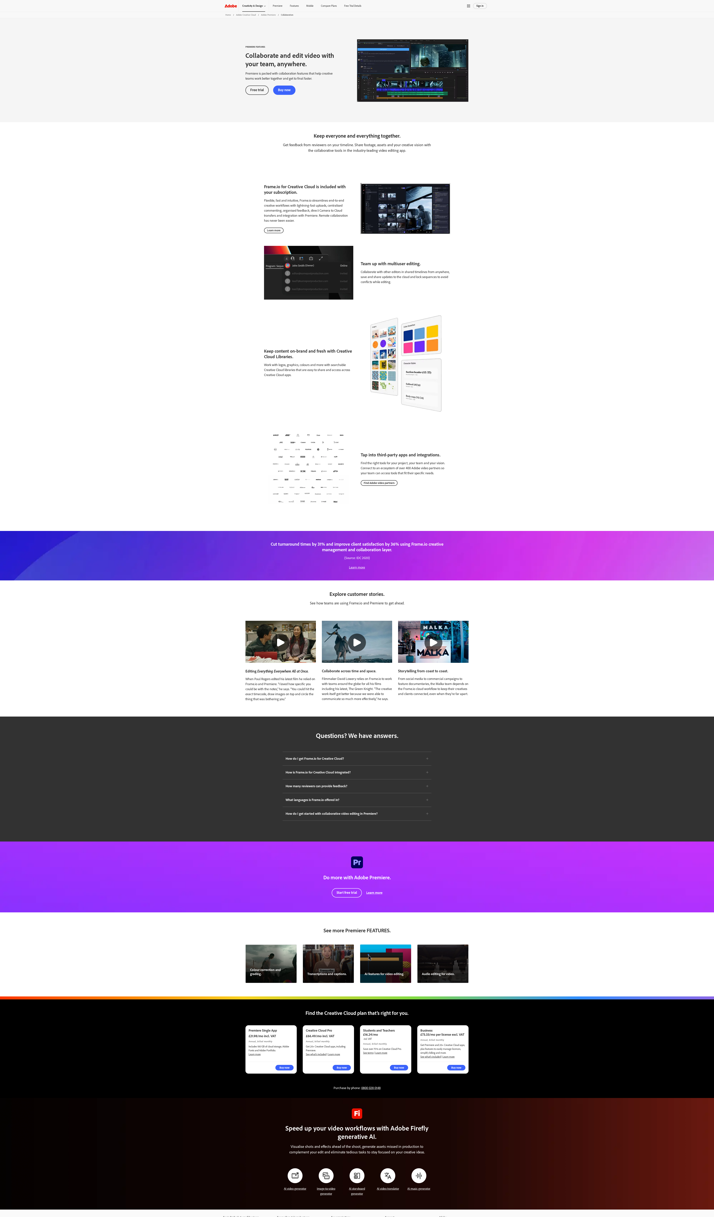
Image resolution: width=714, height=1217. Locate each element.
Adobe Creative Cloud (246, 15)
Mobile (309, 5)
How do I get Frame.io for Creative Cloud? (315, 759)
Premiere (277, 5)
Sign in (480, 5)
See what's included (316, 1054)
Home (228, 15)
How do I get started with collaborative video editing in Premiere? (332, 814)
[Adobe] (230, 6)
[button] (469, 6)
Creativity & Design (252, 5)
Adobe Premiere (268, 15)
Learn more (274, 230)
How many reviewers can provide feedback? (316, 786)
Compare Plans (329, 5)
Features (294, 5)
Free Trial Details (352, 5)
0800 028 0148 (371, 1088)
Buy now (284, 90)
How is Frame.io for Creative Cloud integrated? (318, 772)
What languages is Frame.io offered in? (312, 800)
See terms (368, 1052)
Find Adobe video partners (379, 483)
